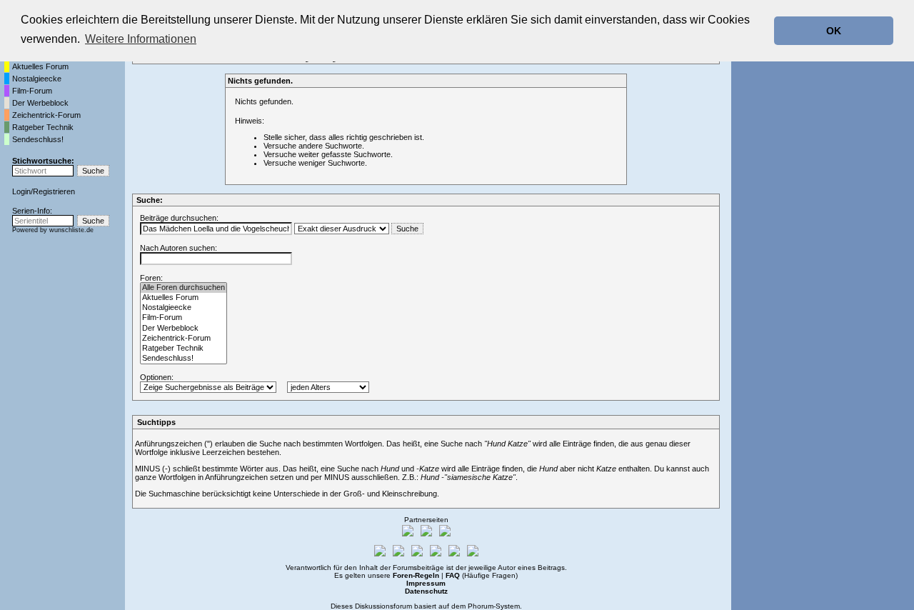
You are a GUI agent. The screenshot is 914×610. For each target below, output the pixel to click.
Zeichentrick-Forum (46, 115)
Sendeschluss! (38, 139)
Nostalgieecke (36, 78)
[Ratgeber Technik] (183, 349)
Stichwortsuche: (43, 160)
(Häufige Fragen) (482, 575)
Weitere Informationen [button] (140, 39)
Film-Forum (32, 90)
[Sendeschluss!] (183, 359)
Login (21, 191)
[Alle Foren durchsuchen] (183, 288)
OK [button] (833, 30)
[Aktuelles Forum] (183, 298)
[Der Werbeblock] (183, 329)
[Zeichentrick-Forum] (183, 339)
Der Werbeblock (40, 103)
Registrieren (54, 191)
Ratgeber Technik (43, 127)
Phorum (480, 606)
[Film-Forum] (183, 318)
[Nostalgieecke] (183, 308)
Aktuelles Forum (40, 66)
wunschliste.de (71, 230)
